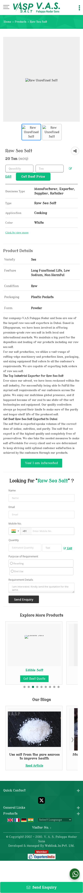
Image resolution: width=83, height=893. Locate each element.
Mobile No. (15, 523)
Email (12, 507)
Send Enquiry (44, 887)
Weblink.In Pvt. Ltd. (60, 845)
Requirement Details (21, 579)
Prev (10, 740)
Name (12, 490)
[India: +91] (14, 531)
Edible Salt (34, 670)
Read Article (34, 765)
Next (72, 740)
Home (7, 21)
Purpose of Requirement (23, 556)
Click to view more (17, 232)
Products (20, 21)
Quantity (14, 540)
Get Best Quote (34, 678)
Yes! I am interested (41, 463)
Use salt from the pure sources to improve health (34, 756)
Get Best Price (33, 177)
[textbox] (50, 169)
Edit (69, 548)
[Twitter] (41, 800)
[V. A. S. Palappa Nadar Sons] (36, 7)
